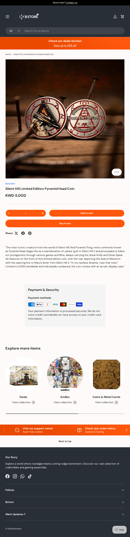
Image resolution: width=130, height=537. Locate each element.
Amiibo (65, 397)
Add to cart (86, 213)
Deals (23, 397)
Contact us (71, 2)
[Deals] (23, 374)
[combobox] (65, 30)
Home (8, 54)
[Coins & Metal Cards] (106, 374)
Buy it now (65, 223)
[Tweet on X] (16, 233)
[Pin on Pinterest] (29, 233)
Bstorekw (10, 183)
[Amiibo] (65, 374)
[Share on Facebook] (23, 233)
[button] (122, 16)
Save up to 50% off (65, 45)
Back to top (65, 441)
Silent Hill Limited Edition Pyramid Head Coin (34, 54)
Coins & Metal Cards (106, 397)
